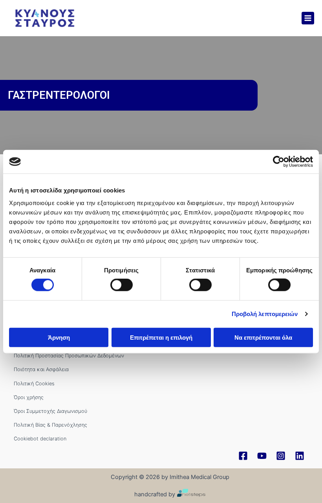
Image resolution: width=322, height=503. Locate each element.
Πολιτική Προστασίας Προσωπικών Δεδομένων (69, 356)
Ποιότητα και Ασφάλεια (41, 369)
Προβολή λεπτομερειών (265, 314)
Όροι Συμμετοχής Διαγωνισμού (50, 411)
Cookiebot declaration (40, 439)
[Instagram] (280, 455)
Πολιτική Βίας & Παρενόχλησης (50, 425)
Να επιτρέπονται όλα (263, 337)
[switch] (121, 285)
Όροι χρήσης (29, 397)
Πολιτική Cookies (34, 383)
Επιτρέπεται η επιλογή (161, 337)
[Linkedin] (299, 455)
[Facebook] (243, 455)
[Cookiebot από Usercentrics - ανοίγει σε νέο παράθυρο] (278, 162)
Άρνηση (59, 337)
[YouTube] (262, 455)
